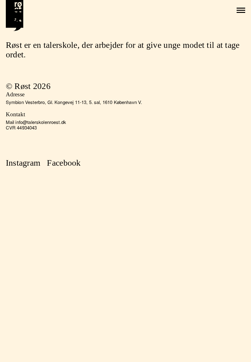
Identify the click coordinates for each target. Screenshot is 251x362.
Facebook (64, 163)
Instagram (23, 163)
